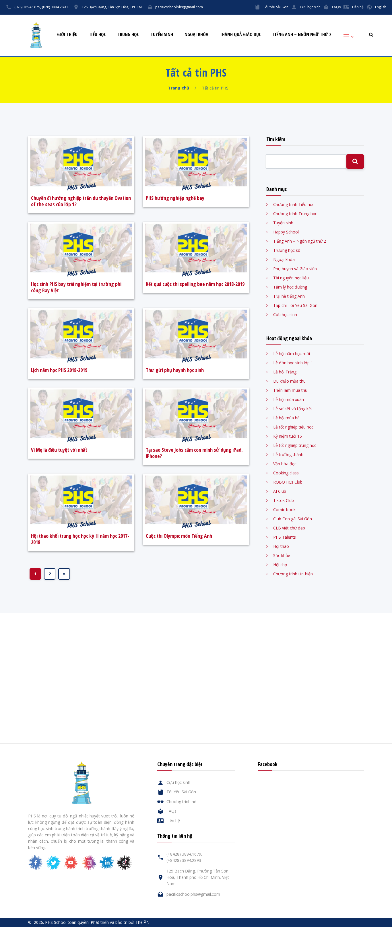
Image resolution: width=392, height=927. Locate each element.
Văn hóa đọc (284, 463)
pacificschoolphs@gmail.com (179, 7)
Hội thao (281, 546)
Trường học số (286, 250)
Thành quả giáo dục (240, 34)
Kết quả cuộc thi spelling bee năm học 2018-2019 (195, 284)
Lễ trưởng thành (288, 454)
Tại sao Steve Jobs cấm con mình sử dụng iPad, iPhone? (194, 452)
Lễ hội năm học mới (291, 353)
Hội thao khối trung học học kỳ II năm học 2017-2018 (80, 539)
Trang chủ (178, 88)
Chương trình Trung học (295, 213)
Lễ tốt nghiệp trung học (294, 445)
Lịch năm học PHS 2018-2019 (59, 370)
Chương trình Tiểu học (293, 204)
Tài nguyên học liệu (291, 278)
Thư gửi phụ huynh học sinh (175, 370)
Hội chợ (280, 564)
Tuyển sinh (162, 34)
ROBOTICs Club (287, 482)
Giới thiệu (67, 34)
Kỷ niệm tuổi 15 (287, 436)
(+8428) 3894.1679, (184, 854)
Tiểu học (97, 34)
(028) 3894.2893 (55, 7)
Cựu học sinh (310, 7)
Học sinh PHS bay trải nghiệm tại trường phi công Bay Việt (76, 287)
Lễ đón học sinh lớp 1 (293, 362)
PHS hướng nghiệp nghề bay (175, 197)
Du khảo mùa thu (289, 381)
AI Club (279, 491)
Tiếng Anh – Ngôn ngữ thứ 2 (302, 34)
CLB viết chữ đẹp (289, 528)
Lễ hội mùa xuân (288, 399)
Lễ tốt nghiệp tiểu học (293, 427)
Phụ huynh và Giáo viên (295, 268)
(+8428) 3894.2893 (183, 860)
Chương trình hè (181, 801)
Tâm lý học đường (290, 287)
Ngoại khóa (196, 34)
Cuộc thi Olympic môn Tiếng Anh (179, 535)
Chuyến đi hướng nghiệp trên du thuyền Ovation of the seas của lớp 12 (81, 201)
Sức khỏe (281, 555)
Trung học (128, 34)
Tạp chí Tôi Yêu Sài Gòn (295, 305)
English (380, 7)
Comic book (284, 509)
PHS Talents (284, 537)
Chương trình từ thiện (293, 574)
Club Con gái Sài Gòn (292, 518)
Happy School (286, 232)
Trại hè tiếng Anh (289, 296)
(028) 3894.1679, (27, 7)
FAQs (336, 7)
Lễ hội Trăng (284, 372)
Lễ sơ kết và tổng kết (292, 408)
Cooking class (286, 473)
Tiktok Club (283, 500)
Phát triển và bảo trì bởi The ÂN (120, 922)
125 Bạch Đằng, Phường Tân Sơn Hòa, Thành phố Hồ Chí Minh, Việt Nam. (197, 877)
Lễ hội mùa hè (286, 417)
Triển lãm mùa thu (290, 390)
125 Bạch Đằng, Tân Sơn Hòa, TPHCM (112, 7)
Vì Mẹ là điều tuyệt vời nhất (59, 449)
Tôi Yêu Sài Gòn (275, 7)
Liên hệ (358, 7)
